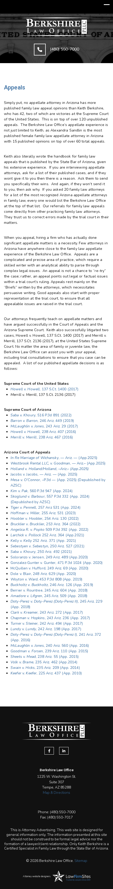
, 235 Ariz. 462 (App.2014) (44, 662)
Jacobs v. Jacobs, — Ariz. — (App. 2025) (44, 474)
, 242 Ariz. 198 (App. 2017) (46, 629)
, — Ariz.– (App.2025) (58, 463)
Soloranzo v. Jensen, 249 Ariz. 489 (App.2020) (49, 557)
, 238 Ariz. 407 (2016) (43, 431)
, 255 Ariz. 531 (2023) (43, 513)
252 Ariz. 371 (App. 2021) (43, 540)
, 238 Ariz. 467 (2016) (42, 437)
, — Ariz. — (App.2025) (78, 457)
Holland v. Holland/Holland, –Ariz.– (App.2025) (50, 468)
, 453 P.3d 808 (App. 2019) (47, 579)
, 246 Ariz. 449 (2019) (42, 420)
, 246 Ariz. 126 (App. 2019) (52, 584)
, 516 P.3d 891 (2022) (41, 415)
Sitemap (80, 860)
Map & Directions (56, 792)
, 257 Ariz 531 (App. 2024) (45, 507)
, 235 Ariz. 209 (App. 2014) (45, 667)
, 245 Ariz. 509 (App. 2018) (49, 595)
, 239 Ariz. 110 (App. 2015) (49, 651)
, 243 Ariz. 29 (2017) (44, 426)
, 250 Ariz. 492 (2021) (41, 551)
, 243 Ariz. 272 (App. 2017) (47, 612)
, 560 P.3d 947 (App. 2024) (42, 490)
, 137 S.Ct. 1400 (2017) (44, 389)
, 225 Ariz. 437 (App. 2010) (46, 673)
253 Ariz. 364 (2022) (45, 524)
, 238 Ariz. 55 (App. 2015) (45, 656)
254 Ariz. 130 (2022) (45, 518)
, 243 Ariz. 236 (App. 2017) (50, 617)
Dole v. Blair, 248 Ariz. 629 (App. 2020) (43, 573)
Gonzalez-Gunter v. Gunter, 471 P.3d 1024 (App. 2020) (56, 562)
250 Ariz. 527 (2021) (47, 546)
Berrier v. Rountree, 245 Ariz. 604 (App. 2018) (49, 590)
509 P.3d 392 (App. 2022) (49, 529)
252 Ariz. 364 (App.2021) (47, 535)
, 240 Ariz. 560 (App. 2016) (50, 645)
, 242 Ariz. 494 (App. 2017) (47, 623)
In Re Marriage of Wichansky (35, 457)
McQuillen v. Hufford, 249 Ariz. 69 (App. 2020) (49, 568)
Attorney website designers (36, 876)
